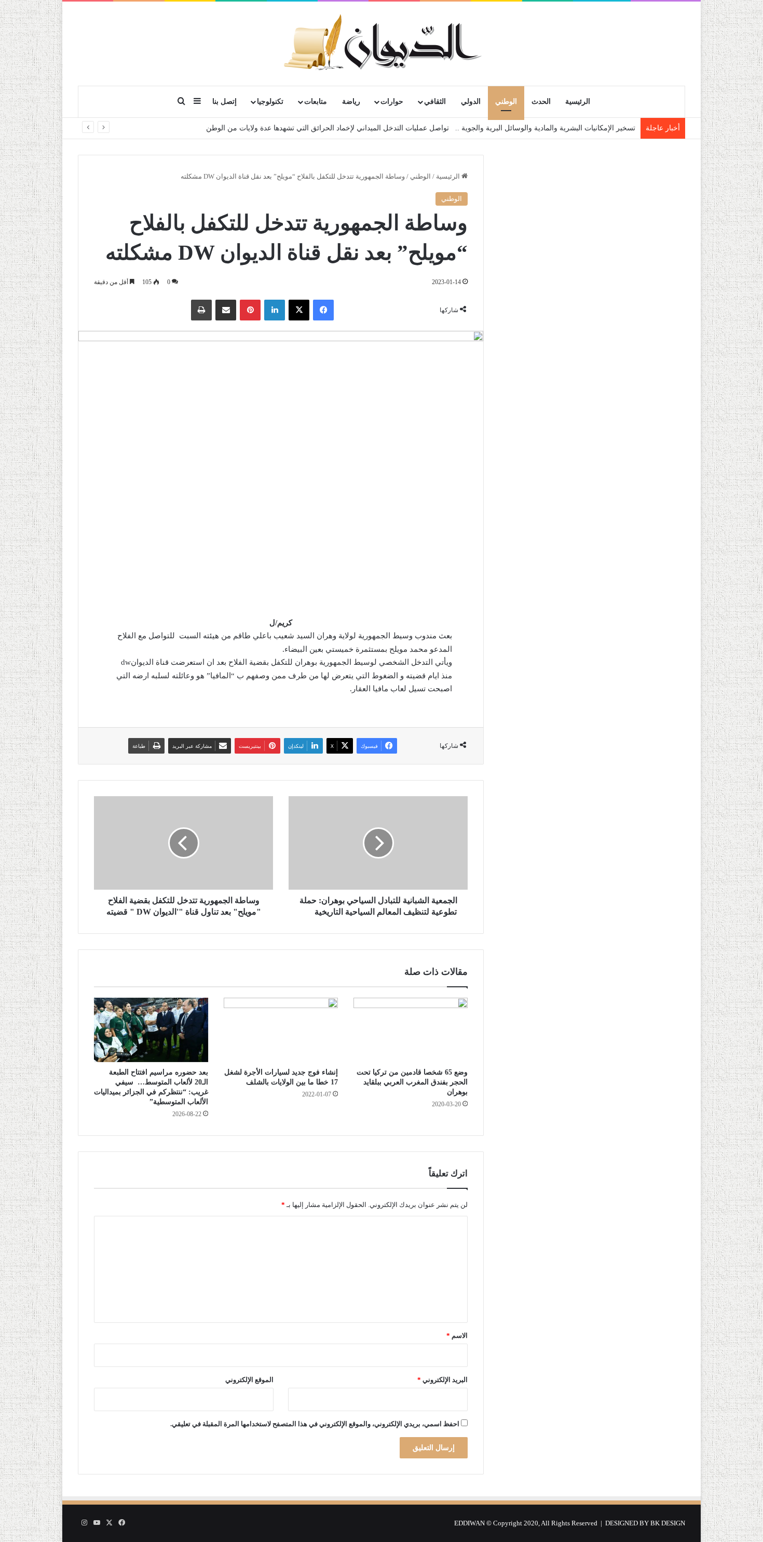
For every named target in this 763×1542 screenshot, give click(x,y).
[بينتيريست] (250, 310)
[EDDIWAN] (381, 43)
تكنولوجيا (270, 101)
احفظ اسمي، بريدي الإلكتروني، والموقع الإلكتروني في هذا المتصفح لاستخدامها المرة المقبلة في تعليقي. (314, 1424)
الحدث (541, 101)
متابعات (315, 101)
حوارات (391, 101)
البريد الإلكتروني (442, 1380)
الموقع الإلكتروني (249, 1380)
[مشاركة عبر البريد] (225, 310)
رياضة (351, 101)
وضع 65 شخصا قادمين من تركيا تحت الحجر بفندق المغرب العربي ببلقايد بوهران (412, 1082)
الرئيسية (577, 101)
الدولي (471, 101)
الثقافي (435, 101)
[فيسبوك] (323, 310)
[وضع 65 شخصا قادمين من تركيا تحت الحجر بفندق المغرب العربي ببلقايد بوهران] (410, 1030)
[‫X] (299, 310)
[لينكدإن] (274, 310)
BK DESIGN (667, 1523)
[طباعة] (201, 310)
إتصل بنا (224, 101)
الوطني (506, 101)
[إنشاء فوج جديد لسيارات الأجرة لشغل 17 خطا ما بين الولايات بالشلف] (281, 1030)
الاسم (457, 1335)
